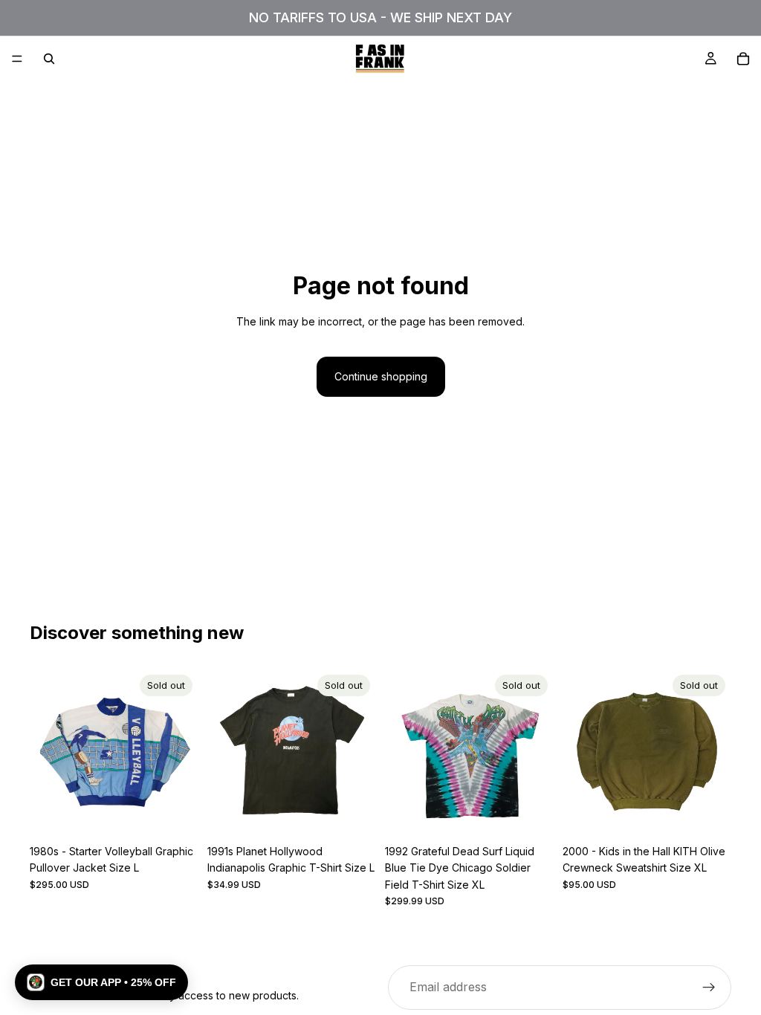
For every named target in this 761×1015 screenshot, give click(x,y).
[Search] (49, 58)
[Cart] (743, 58)
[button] (101, 982)
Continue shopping (380, 376)
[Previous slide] (46, 753)
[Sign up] (709, 987)
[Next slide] (182, 753)
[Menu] (17, 59)
